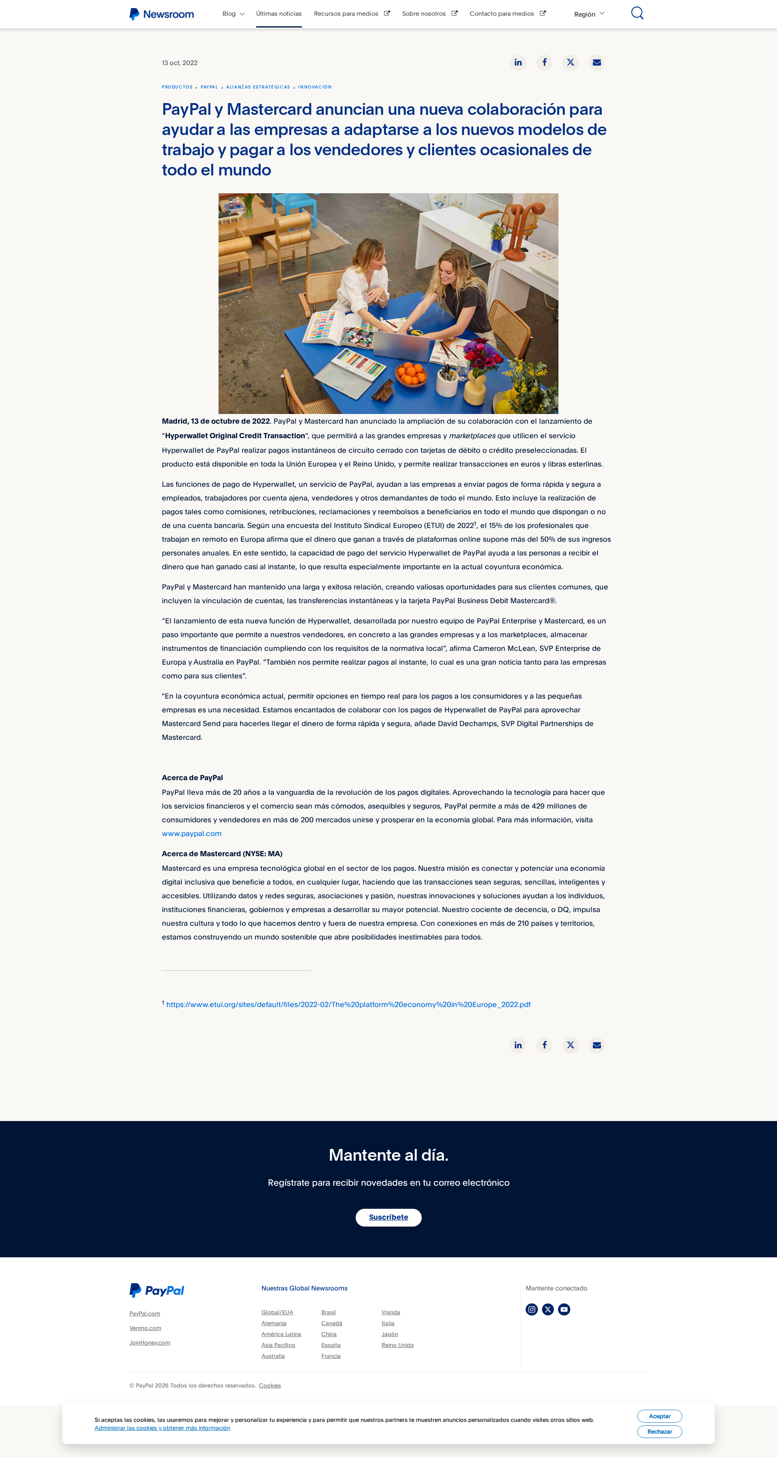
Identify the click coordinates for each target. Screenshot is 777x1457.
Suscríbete (388, 1217)
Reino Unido (398, 1344)
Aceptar (660, 1416)
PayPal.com (145, 1313)
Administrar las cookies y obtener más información (162, 1427)
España (331, 1344)
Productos (177, 87)
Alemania (274, 1323)
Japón (390, 1333)
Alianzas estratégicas (258, 87)
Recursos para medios (347, 14)
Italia (388, 1323)
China (329, 1333)
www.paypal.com (192, 833)
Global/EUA (277, 1312)
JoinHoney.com (150, 1342)
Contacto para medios (503, 14)
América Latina (281, 1333)
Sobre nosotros (425, 14)
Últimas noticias (279, 14)
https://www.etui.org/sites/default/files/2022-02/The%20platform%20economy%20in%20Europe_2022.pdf (348, 1004)
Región (584, 14)
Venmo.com (145, 1327)
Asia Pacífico (278, 1344)
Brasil (328, 1312)
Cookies (270, 1385)
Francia (331, 1355)
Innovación (315, 87)
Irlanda (391, 1312)
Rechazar (660, 1431)
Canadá (331, 1323)
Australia (273, 1355)
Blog (229, 14)
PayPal (210, 87)
